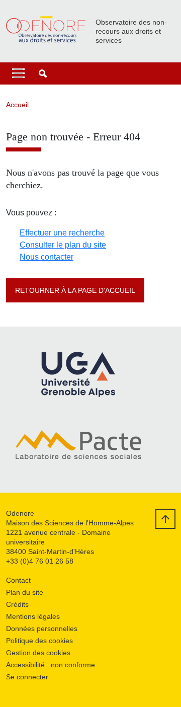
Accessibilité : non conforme (50, 665)
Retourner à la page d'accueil (75, 290)
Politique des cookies (39, 641)
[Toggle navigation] (18, 73)
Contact (18, 580)
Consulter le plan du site (63, 245)
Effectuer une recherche (62, 232)
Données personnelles (41, 628)
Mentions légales (33, 616)
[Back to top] (165, 519)
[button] (43, 73)
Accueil (17, 105)
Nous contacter (46, 257)
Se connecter (27, 677)
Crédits (17, 604)
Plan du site (24, 592)
